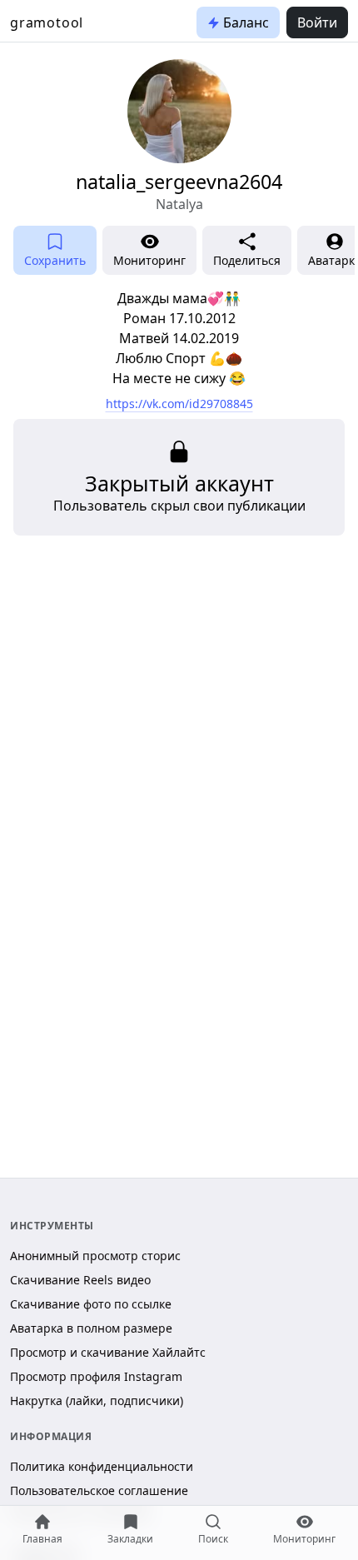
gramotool (46, 22)
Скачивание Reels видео (80, 1280)
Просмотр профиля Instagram (96, 1376)
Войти (317, 22)
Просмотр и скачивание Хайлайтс (108, 1352)
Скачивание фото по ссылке (91, 1304)
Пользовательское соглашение (99, 1490)
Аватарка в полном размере (91, 1328)
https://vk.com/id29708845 (179, 403)
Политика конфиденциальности (101, 1466)
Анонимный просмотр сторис (95, 1255)
